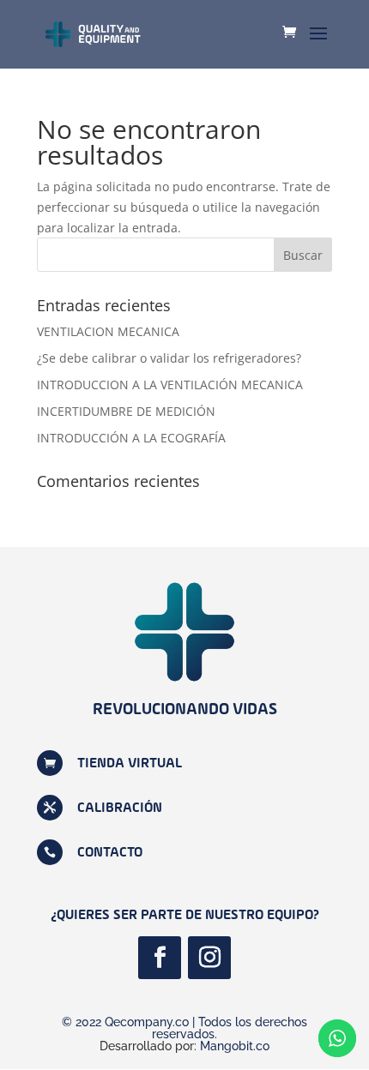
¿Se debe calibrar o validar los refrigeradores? (169, 358)
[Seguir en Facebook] (159, 957)
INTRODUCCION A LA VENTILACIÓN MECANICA (170, 384)
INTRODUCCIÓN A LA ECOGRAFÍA (131, 438)
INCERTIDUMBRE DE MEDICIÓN (126, 411)
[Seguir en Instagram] (209, 957)
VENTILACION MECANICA (108, 331)
